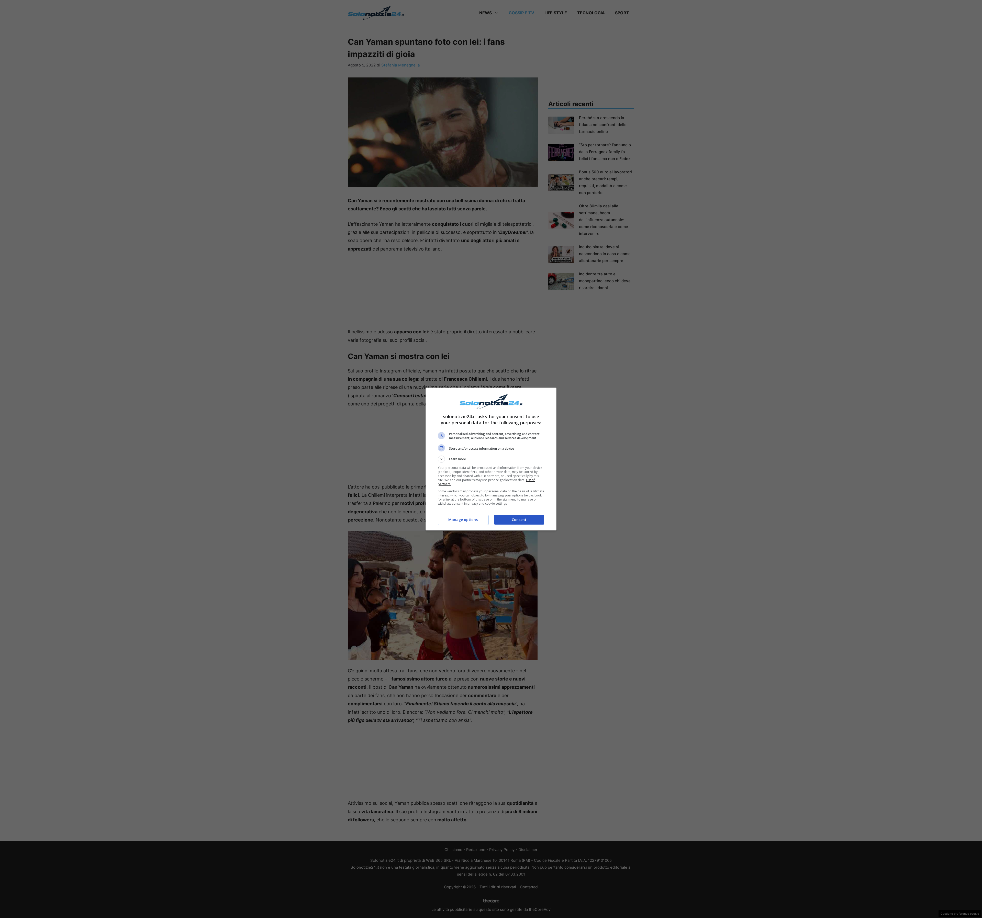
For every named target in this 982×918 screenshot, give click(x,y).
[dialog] (491, 459)
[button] (491, 459)
